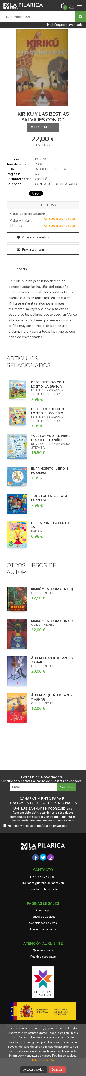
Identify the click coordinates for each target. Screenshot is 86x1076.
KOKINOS (42, 159)
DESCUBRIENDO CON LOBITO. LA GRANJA (47, 384)
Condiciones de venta (43, 923)
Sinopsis (20, 269)
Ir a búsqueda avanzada (65, 24)
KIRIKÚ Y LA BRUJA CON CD (52, 621)
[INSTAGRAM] (50, 857)
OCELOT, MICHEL (43, 127)
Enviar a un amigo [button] (35, 249)
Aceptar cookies (33, 1070)
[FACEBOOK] (35, 857)
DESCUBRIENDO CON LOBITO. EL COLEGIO (47, 411)
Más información (43, 1060)
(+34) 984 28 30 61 (43, 877)
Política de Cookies (43, 917)
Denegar (57, 1070)
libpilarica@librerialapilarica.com (43, 883)
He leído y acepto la (37, 826)
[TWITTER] (43, 857)
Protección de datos (43, 929)
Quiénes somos (43, 950)
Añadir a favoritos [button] (35, 237)
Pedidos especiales (43, 957)
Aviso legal (43, 910)
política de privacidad (52, 826)
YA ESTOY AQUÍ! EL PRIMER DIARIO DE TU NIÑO (52, 438)
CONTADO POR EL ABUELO (56, 184)
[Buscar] (80, 16)
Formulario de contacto (43, 889)
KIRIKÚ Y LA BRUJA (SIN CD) (52, 589)
